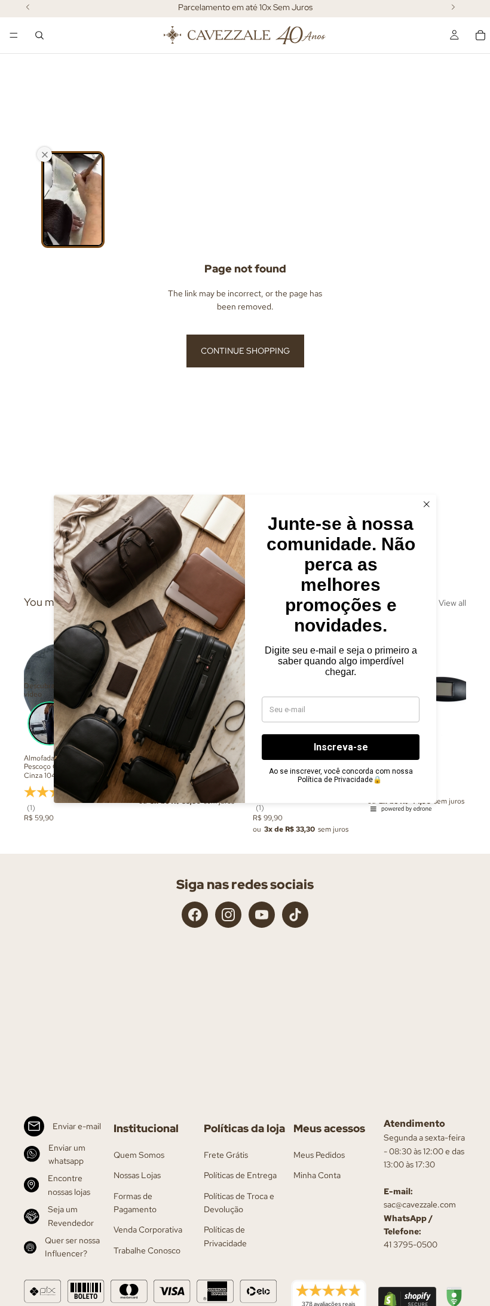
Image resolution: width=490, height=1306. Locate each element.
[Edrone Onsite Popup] (245, 653)
